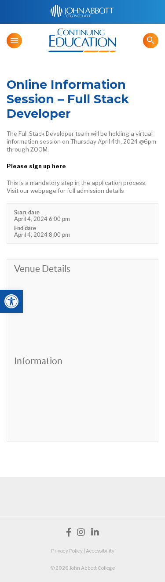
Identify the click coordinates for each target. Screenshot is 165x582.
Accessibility (100, 551)
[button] (11, 301)
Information (38, 361)
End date (25, 228)
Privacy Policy (67, 551)
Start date (27, 212)
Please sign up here (36, 166)
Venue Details (42, 269)
